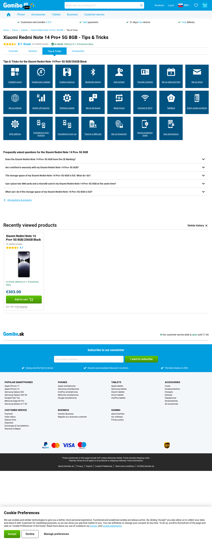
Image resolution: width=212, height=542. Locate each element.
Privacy (80, 466)
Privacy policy (117, 420)
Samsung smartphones (68, 389)
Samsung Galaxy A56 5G (16, 395)
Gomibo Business (66, 414)
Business (72, 14)
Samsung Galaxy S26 (14, 392)
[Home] (8, 15)
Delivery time (10, 420)
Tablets (56, 14)
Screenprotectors (172, 389)
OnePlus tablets (118, 398)
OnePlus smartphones (68, 392)
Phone (21, 14)
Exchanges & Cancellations (17, 426)
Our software (117, 417)
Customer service (94, 14)
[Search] (141, 5)
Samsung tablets (119, 389)
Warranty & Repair (13, 429)
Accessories (38, 14)
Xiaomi (24, 30)
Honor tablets (117, 395)
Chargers (169, 392)
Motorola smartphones (68, 395)
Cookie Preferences (103, 466)
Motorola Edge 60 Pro (14, 401)
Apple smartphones (67, 386)
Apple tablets (117, 386)
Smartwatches (171, 401)
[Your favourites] (196, 5)
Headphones (170, 398)
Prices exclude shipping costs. (136, 458)
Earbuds (168, 395)
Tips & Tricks (72, 30)
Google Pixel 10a (12, 398)
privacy (94, 526)
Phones (62, 382)
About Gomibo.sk (66, 466)
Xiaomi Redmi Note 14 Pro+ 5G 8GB (47, 30)
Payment (9, 414)
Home (6, 30)
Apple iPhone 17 (12, 386)
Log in (171, 5)
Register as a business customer (72, 417)
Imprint (89, 466)
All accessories (171, 404)
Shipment (9, 423)
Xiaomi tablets (117, 392)
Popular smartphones (19, 382)
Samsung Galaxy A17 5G (16, 404)
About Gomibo (117, 414)
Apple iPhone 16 (12, 389)
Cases (167, 386)
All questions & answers (19, 200)
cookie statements (112, 526)
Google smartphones (67, 398)
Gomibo (115, 410)
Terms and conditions (124, 466)
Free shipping (21, 307)
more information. (135, 460)
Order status (10, 417)
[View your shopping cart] (205, 5)
